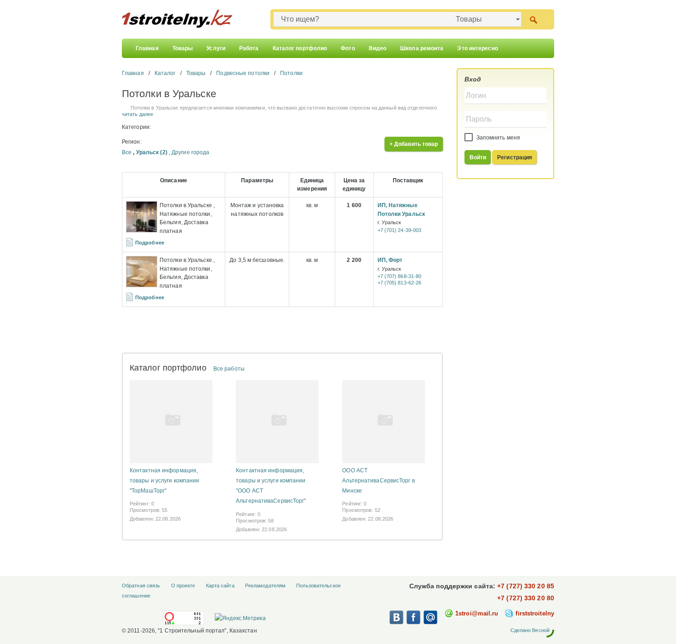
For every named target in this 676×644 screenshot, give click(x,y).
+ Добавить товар (414, 144)
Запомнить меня (498, 137)
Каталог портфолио (300, 48)
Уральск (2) (151, 152)
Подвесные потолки (242, 73)
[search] (533, 19)
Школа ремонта (421, 48)
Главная (147, 48)
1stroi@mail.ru (476, 613)
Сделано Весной (530, 630)
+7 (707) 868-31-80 (400, 276)
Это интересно (477, 48)
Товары (182, 48)
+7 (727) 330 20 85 (525, 586)
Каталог (165, 73)
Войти (478, 157)
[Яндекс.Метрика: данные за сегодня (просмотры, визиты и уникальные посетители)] (240, 618)
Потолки (291, 73)
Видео (378, 48)
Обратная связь (141, 585)
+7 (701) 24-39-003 (400, 230)
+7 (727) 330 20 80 (525, 598)
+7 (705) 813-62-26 (400, 282)
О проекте (183, 585)
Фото (348, 48)
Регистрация (514, 157)
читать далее (137, 114)
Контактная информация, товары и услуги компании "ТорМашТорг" (164, 480)
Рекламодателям (265, 585)
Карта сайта (220, 585)
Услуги (215, 48)
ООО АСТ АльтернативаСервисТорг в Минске (378, 480)
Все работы (229, 369)
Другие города (190, 152)
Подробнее (149, 242)
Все (127, 152)
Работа (249, 48)
